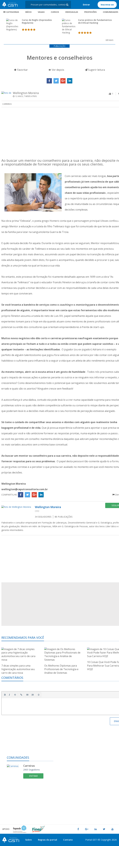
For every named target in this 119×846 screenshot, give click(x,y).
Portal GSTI (10, 4)
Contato (68, 839)
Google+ (63, 80)
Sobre (28, 839)
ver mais (109, 40)
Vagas (41, 12)
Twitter (56, 80)
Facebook (49, 80)
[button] (4, 694)
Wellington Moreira (26, 93)
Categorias (12, 12)
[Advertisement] (30, 804)
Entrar (86, 4)
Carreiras (7, 104)
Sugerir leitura (96, 69)
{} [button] (39, 694)
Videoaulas (71, 12)
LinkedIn (69, 80)
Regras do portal (47, 839)
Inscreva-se (107, 4)
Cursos (55, 12)
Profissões (90, 12)
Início (28, 12)
